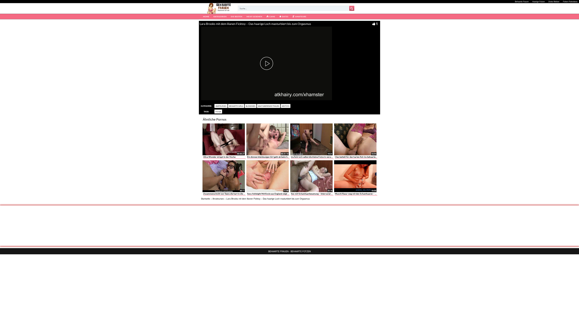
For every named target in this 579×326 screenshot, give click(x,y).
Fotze (218, 111)
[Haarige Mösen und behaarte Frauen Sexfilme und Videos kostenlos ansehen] (219, 8)
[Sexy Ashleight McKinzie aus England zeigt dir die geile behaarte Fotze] (267, 176)
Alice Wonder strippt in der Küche (219, 157)
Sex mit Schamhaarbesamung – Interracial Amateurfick (317, 193)
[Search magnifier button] (351, 8)
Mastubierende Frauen (268, 106)
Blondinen (250, 106)
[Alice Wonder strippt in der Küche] (223, 139)
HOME (206, 16)
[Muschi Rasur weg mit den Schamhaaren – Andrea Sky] (355, 176)
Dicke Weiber (553, 1)
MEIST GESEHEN (254, 16)
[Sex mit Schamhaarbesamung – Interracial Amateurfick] (311, 176)
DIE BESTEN (236, 16)
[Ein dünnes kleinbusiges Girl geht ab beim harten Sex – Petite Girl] (267, 139)
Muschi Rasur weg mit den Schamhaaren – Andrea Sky (360, 193)
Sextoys (285, 106)
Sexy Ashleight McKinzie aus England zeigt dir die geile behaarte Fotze (280, 193)
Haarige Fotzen (538, 1)
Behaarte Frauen (522, 1)
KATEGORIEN (220, 16)
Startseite (205, 198)
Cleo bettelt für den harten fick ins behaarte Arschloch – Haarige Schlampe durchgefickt (376, 157)
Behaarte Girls (236, 106)
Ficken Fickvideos (570, 1)
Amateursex (220, 106)
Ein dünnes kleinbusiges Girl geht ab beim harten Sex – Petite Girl (277, 157)
